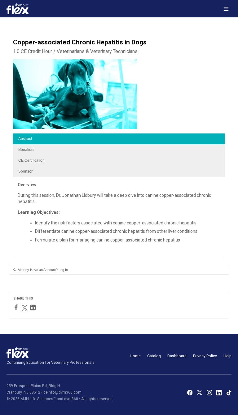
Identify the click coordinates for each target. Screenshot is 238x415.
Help (227, 356)
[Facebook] (16, 307)
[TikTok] (229, 392)
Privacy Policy (205, 356)
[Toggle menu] (226, 8)
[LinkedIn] (33, 307)
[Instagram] (209, 392)
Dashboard (177, 356)
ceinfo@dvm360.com (62, 392)
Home (135, 356)
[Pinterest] (40, 307)
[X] (199, 392)
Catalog (154, 356)
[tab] (119, 138)
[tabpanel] (119, 220)
